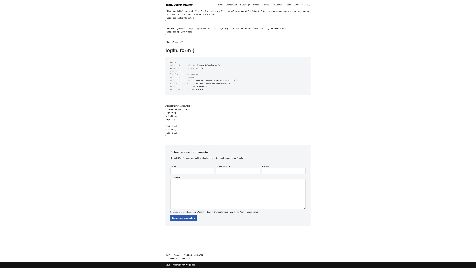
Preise (256, 5)
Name (173, 166)
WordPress (190, 265)
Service (265, 5)
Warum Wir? (278, 5)
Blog (289, 5)
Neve (167, 265)
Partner (177, 255)
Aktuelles (298, 5)
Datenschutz (171, 258)
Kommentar (176, 177)
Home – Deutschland (227, 5)
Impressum (185, 258)
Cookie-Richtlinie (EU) (193, 255)
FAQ (308, 5)
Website (265, 166)
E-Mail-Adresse (223, 166)
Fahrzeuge (245, 5)
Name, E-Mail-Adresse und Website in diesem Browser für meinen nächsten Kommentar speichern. (216, 212)
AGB (168, 255)
